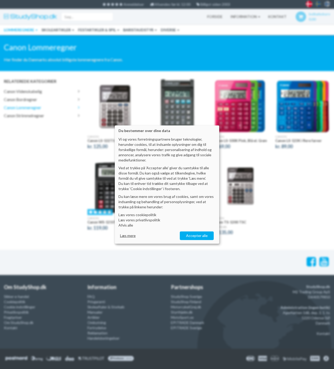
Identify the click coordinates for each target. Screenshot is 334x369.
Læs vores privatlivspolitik (139, 220)
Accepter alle (197, 235)
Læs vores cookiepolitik (137, 214)
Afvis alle (125, 225)
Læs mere (128, 235)
